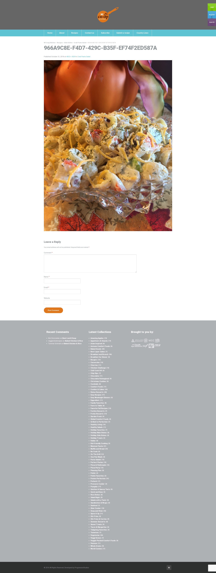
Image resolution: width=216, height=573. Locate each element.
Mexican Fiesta (98, 446)
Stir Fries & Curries (100, 519)
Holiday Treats (98, 438)
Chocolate (96, 376)
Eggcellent (97, 400)
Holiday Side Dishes (100, 435)
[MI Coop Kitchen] (108, 14)
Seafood (95, 506)
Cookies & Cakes (99, 389)
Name (47, 277)
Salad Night (96, 497)
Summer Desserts (99, 522)
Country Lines (142, 33)
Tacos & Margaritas (100, 527)
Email (46, 287)
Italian (94, 441)
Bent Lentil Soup (69, 338)
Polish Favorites (98, 476)
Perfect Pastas (98, 462)
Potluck (95, 481)
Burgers (96, 360)
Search (211, 22)
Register (212, 15)
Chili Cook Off (97, 371)
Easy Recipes (98, 395)
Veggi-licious (97, 538)
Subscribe (105, 33)
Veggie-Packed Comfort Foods (104, 541)
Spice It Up (97, 514)
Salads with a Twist (100, 500)
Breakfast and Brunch (101, 354)
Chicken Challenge (100, 368)
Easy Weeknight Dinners (102, 398)
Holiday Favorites (99, 430)
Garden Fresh (97, 416)
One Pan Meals (98, 457)
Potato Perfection (100, 479)
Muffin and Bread (99, 449)
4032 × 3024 (70, 57)
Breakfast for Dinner (100, 357)
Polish (94, 473)
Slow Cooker (97, 508)
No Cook (95, 452)
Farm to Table (98, 406)
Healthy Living (98, 425)
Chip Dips (96, 373)
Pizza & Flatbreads (100, 465)
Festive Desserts (99, 411)
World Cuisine (98, 549)
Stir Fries (96, 516)
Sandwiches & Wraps (100, 503)
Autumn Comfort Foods (101, 346)
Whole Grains (97, 546)
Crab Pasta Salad (84, 57)
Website (47, 298)
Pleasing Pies (97, 470)
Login (212, 7)
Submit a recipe (123, 33)
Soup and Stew (98, 511)
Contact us (89, 33)
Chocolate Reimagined (101, 379)
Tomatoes (96, 533)
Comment (48, 253)
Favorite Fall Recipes (101, 408)
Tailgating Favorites (100, 530)
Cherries (96, 365)
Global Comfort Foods (101, 419)
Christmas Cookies (100, 381)
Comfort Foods (98, 387)
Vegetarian (97, 535)
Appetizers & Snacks (101, 341)
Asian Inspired (98, 344)
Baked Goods (98, 349)
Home (49, 33)
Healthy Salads (98, 427)
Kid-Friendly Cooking (100, 443)
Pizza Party (97, 468)
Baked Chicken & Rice (74, 341)
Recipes (74, 33)
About (61, 33)
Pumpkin (96, 487)
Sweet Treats (97, 524)
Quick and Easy (98, 492)
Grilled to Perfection (100, 422)
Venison (95, 543)
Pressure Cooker (99, 484)
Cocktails (96, 384)
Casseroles (97, 362)
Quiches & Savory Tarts (101, 489)
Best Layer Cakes (99, 352)
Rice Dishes (97, 495)
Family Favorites (99, 403)
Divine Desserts (99, 392)
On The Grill (97, 454)
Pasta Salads (97, 460)
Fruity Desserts (99, 414)
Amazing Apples (99, 338)
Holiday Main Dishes (100, 433)
